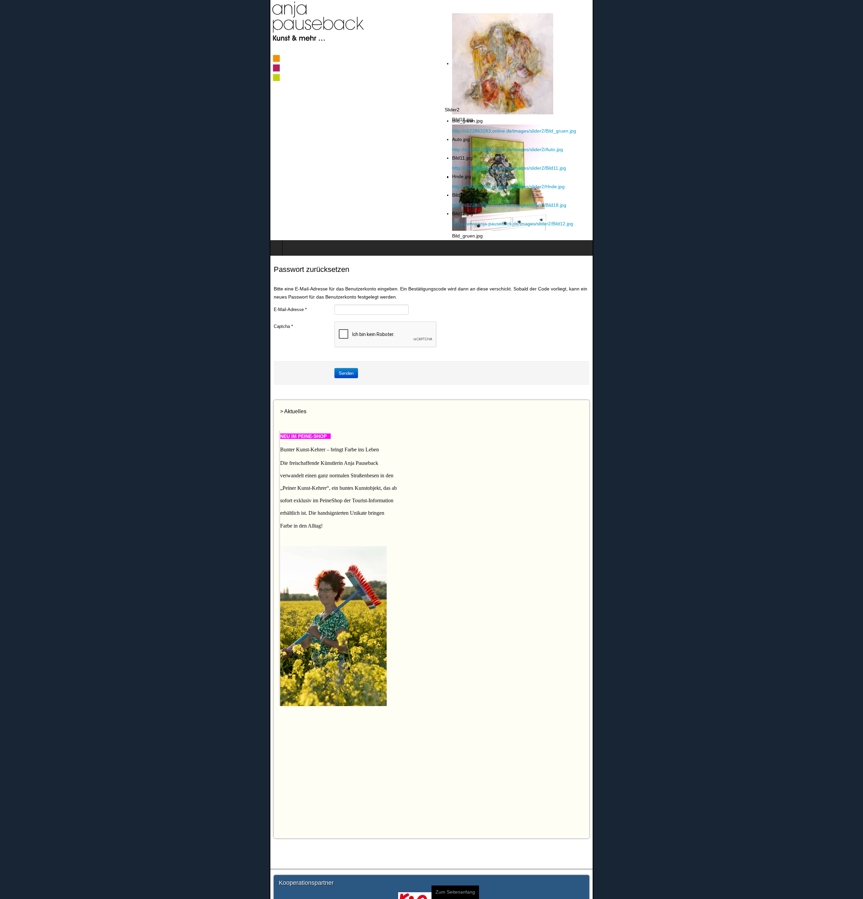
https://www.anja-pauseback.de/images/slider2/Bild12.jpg (782, 223)
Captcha (13, 318)
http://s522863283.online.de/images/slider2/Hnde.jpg (778, 186)
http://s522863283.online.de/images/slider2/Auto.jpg (777, 149)
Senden (76, 365)
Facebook (853, 17)
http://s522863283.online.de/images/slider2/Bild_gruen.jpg (784, 131)
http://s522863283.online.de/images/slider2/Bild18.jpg (779, 205)
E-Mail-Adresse (20, 301)
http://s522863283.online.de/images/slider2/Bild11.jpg (779, 168)
